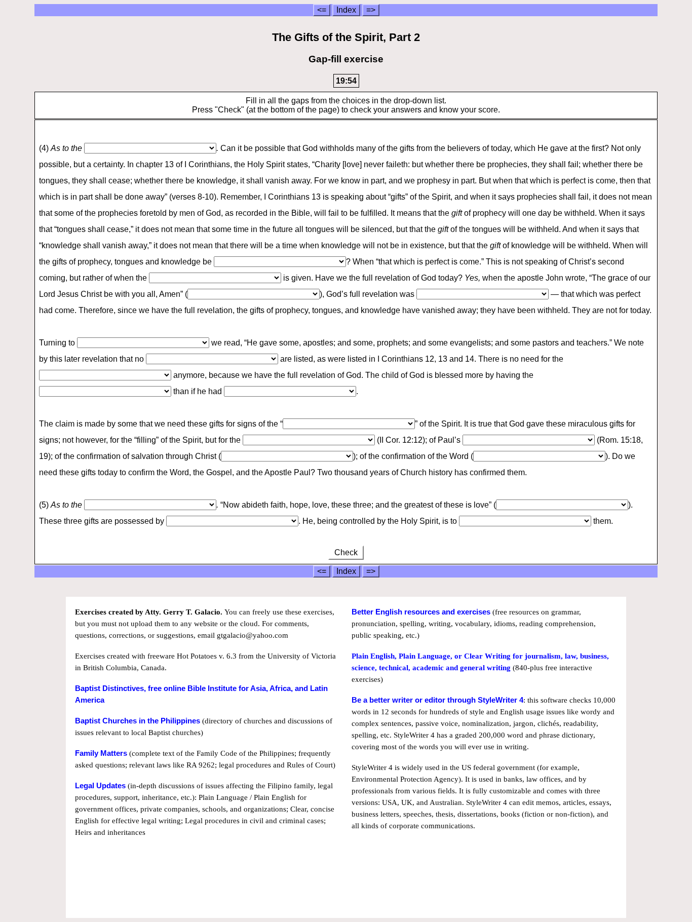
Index (346, 10)
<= (321, 10)
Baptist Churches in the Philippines (137, 720)
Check (346, 552)
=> (370, 10)
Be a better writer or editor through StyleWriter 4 (437, 700)
